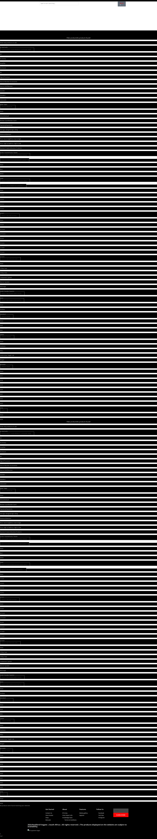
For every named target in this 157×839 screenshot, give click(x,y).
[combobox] (58, 3)
